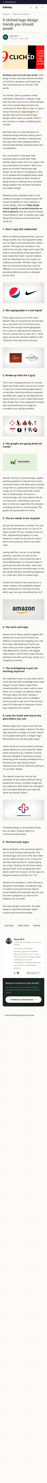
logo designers (29, 111)
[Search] (31, 7)
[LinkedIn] (18, 973)
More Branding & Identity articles (19, 1015)
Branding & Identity (21, 14)
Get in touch (31, 973)
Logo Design (9, 925)
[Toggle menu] (42, 7)
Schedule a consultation (22, 999)
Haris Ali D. (14, 36)
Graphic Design (23, 925)
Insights (6, 14)
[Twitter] (15, 973)
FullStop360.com (10, 2)
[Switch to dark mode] (37, 7)
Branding (36, 925)
